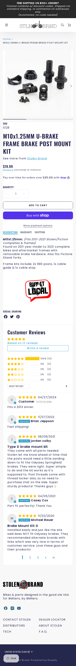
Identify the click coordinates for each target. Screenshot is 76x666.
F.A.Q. (43, 632)
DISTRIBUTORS (14, 626)
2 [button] (30, 558)
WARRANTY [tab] (26, 232)
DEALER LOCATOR (52, 620)
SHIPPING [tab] (40, 232)
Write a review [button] (38, 348)
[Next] (71, 86)
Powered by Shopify (44, 660)
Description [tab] (10, 232)
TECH (7, 632)
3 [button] (38, 558)
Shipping (8, 169)
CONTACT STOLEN (16, 620)
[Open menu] (6, 25)
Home (7, 39)
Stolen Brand (37, 158)
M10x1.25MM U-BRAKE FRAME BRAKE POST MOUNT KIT (35, 42)
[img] (28, 397)
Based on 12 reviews (22, 343)
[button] (15, 358)
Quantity (8, 187)
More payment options (38, 225)
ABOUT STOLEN (50, 626)
